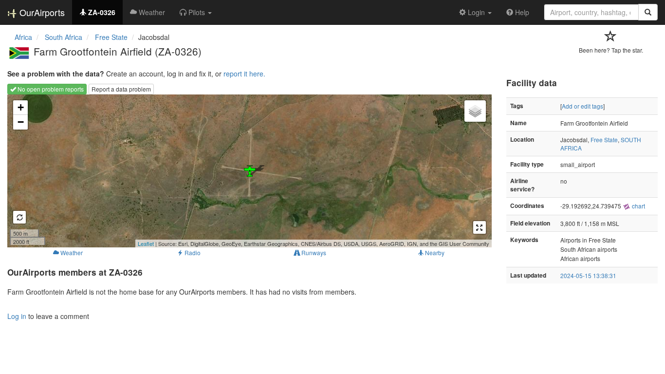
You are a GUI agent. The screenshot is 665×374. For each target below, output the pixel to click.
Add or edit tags (582, 106)
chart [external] (637, 206)
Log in (16, 316)
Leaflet (146, 243)
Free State (604, 139)
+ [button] (21, 107)
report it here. (244, 73)
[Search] (648, 12)
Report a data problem (121, 89)
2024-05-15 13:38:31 (588, 275)
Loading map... (248, 170)
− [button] (21, 122)
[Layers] (475, 111)
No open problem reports (50, 89)
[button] (195, 12)
